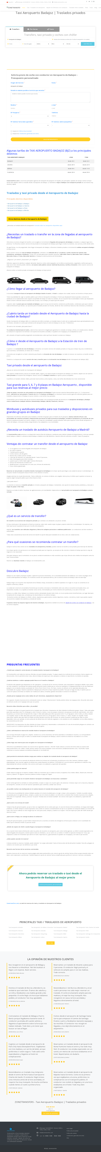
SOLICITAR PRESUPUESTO (50, 139)
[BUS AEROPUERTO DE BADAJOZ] (84, 500)
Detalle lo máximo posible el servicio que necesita (28, 90)
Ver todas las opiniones (50, 1113)
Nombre (14, 105)
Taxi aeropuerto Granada (38, 930)
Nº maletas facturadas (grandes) (22, 122)
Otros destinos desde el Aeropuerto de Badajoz (27, 219)
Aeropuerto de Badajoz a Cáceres (18, 206)
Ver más (50, 943)
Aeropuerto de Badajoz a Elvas (17, 208)
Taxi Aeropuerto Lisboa (38, 937)
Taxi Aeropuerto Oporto (60, 937)
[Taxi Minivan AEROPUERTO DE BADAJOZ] (62, 280)
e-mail (54, 105)
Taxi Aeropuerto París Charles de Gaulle (85, 927)
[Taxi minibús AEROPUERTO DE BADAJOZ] (84, 280)
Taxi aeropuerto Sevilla (82, 937)
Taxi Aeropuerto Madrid (60, 927)
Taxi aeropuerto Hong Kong (39, 934)
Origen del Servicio (18, 83)
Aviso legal (70, 1128)
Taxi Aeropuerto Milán (60, 934)
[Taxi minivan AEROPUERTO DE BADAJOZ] (62, 502)
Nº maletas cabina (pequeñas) (62, 122)
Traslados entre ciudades (76, 7)
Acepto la (22, 131)
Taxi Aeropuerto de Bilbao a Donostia (40, 927)
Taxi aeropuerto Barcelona (16, 934)
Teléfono (55, 112)
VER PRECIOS (88, 44)
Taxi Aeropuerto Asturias (16, 930)
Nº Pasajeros (15, 112)
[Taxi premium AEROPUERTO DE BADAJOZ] (39, 280)
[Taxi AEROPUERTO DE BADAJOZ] (17, 280)
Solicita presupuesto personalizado (50, 884)
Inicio (23, 7)
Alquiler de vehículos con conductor (56, 7)
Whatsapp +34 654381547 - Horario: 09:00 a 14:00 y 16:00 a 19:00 (34, 2)
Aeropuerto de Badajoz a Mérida (18, 210)
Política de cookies (72, 1133)
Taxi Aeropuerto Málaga (60, 930)
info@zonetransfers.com (60, 2)
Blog (95, 7)
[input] (13, 44)
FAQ (68, 1138)
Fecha (54, 83)
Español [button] (10, 2)
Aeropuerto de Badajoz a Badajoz (18, 204)
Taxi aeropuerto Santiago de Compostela (85, 934)
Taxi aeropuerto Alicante (16, 927)
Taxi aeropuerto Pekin (82, 930)
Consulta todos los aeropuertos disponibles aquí (48, 225)
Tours (91, 7)
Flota (86, 7)
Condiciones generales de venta (29, 133)
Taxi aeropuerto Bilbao (15, 937)
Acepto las (26, 133)
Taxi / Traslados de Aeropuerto (36, 7)
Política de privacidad (25, 131)
